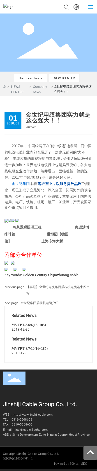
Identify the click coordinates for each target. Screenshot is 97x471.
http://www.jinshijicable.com (33, 414)
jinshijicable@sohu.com (31, 429)
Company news (40, 89)
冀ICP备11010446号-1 (18, 458)
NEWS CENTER (64, 78)
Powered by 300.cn (66, 463)
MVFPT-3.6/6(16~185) (29, 325)
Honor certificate (30, 78)
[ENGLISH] (76, 6)
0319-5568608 (22, 419)
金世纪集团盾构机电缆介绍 (39, 303)
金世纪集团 (21, 184)
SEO (84, 463)
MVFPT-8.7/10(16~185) (30, 348)
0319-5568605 (22, 424)
